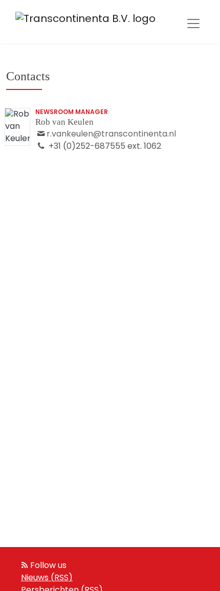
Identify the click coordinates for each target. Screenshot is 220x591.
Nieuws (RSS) (47, 578)
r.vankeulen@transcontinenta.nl (111, 134)
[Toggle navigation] (193, 23)
